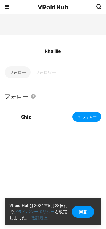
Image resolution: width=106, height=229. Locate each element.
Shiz (26, 117)
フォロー (17, 72)
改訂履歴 (39, 217)
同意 (83, 211)
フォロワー (45, 72)
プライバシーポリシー (34, 211)
